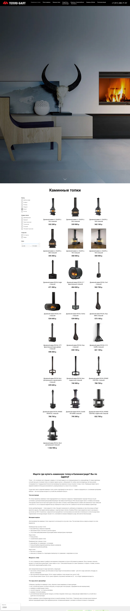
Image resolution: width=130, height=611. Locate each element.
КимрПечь (65, 2)
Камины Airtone (90, 2)
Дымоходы (65, 3)
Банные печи (56, 2)
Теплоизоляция (101, 2)
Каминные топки (35, 2)
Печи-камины (46, 2)
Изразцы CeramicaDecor (77, 2)
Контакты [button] (74, 3)
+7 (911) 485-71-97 (119, 3)
